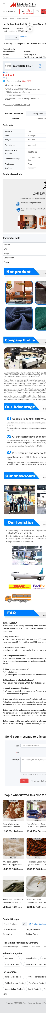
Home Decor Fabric (12, 964)
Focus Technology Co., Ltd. (32, 1003)
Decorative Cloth (22, 19)
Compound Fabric (30, 958)
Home (5, 19)
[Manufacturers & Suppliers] (23, 4)
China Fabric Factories (13, 977)
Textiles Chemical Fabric (14, 983)
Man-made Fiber (11, 958)
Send (24, 781)
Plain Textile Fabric (36, 983)
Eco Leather (7, 934)
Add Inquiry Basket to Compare (17, 104)
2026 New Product (10, 929)
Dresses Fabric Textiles (13, 989)
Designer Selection (33, 929)
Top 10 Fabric (33, 989)
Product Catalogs (38, 924)
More (5, 994)
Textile (12, 19)
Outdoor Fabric (32, 934)
